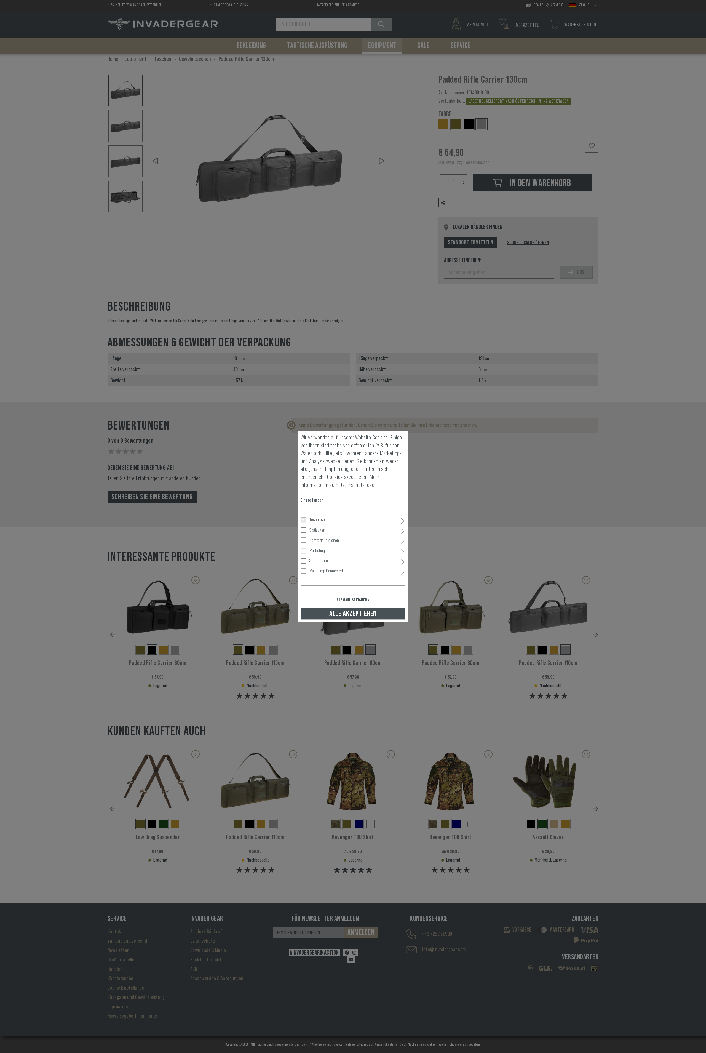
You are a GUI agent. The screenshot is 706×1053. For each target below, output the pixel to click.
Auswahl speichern (353, 600)
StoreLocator (319, 560)
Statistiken (317, 529)
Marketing (317, 550)
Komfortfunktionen (324, 540)
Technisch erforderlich (326, 519)
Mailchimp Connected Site (329, 571)
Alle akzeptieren (353, 613)
